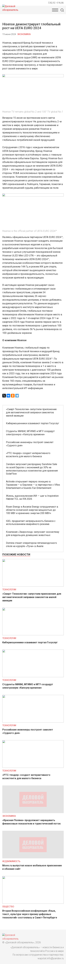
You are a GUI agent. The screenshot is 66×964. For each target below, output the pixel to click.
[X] (4, 395)
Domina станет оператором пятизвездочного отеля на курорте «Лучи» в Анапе (31, 544)
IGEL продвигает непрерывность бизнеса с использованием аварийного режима (30, 523)
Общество (8, 906)
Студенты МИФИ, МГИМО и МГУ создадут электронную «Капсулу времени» (30, 433)
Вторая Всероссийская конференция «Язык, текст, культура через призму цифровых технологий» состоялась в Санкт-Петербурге (29, 914)
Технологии (9, 589)
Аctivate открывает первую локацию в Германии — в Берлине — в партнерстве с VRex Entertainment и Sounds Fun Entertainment (33, 484)
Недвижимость (11, 861)
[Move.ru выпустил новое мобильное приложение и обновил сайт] (33, 857)
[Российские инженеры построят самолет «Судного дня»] (33, 721)
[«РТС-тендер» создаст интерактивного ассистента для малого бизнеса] (33, 766)
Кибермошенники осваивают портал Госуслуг (32, 423)
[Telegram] (17, 395)
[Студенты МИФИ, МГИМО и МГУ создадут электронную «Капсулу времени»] (33, 676)
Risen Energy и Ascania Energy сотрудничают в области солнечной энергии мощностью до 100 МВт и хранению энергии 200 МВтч (32, 510)
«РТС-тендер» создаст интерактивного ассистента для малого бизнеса (28, 455)
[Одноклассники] (13, 395)
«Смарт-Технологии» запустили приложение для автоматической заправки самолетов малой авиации (31, 412)
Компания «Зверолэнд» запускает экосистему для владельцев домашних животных (32, 533)
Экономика (24, 34)
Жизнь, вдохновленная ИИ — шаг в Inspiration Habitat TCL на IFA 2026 (32, 497)
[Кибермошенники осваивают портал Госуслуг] (33, 634)
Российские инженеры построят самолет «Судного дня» (29, 444)
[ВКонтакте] (8, 395)
